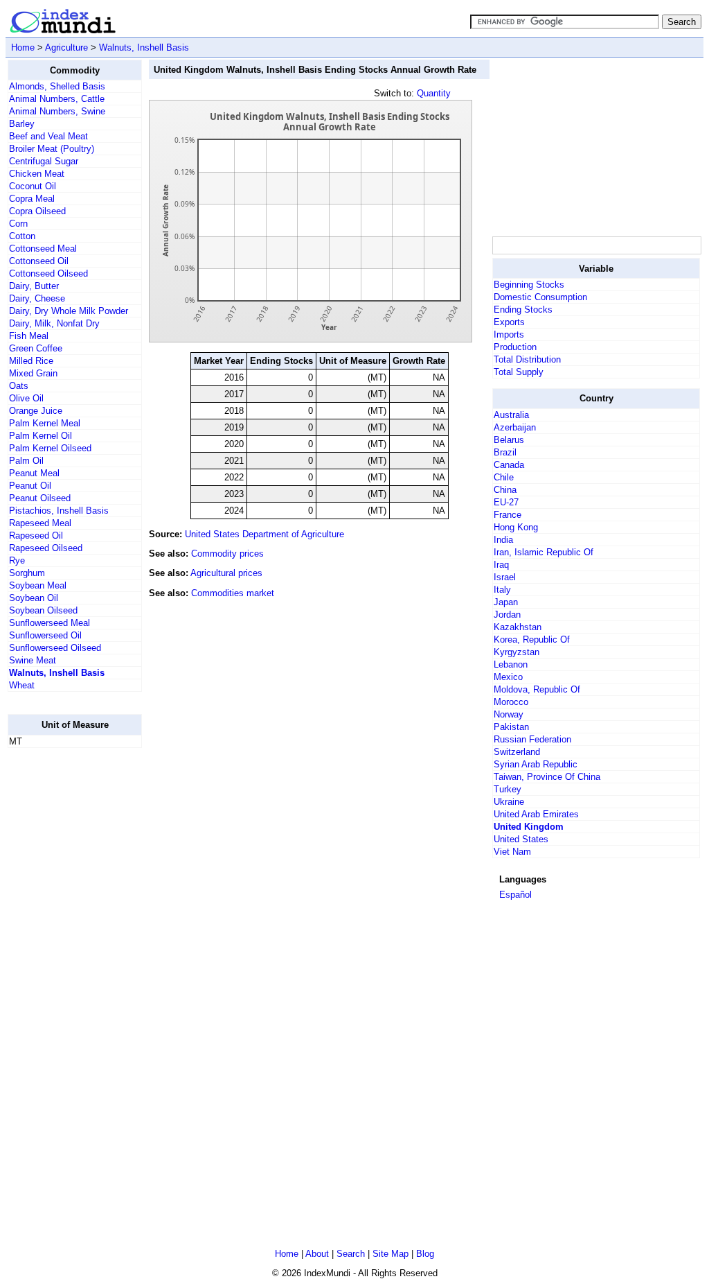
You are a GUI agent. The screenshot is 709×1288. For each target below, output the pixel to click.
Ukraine (509, 802)
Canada (509, 465)
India (503, 539)
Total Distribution (527, 359)
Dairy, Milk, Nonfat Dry (54, 323)
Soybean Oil (33, 598)
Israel (505, 577)
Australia (511, 415)
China (505, 490)
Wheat (22, 685)
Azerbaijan (515, 427)
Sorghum (27, 573)
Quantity (434, 93)
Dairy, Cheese (37, 298)
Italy (502, 589)
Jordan (507, 614)
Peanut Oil (30, 485)
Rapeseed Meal (40, 523)
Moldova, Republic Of (537, 689)
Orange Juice (35, 411)
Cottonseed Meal (43, 248)
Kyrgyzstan (516, 652)
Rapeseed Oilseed (45, 548)
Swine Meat (32, 660)
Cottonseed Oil (39, 261)
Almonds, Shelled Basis (57, 86)
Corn (18, 223)
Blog (425, 1253)
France (507, 515)
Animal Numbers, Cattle (57, 99)
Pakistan (511, 727)
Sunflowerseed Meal (49, 623)
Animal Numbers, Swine (57, 111)
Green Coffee (35, 348)
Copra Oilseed (37, 211)
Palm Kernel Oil (40, 435)
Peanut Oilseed (40, 498)
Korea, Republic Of (532, 639)
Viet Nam (512, 851)
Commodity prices (227, 553)
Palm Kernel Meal (44, 423)
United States (521, 839)
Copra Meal (32, 198)
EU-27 (506, 502)
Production (515, 347)
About (317, 1253)
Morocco (511, 702)
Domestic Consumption (540, 297)
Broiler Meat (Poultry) (51, 148)
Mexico (508, 677)
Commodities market (232, 593)
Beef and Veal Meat (48, 136)
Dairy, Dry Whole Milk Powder (68, 311)
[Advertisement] (63, 967)
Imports (509, 334)
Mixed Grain (33, 373)
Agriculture (66, 47)
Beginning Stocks (529, 284)
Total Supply (519, 372)
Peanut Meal (34, 473)
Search (350, 1253)
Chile (504, 477)
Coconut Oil (32, 186)
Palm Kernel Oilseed (50, 448)
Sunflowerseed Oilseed (55, 648)
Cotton (22, 236)
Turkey (507, 789)
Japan (506, 602)
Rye (17, 560)
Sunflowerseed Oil (45, 635)
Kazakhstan (517, 627)
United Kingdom (529, 826)
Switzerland (517, 752)
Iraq (501, 564)
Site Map (391, 1253)
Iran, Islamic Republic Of (543, 552)
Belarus (509, 440)
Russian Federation (532, 739)
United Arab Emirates (536, 814)
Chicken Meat (36, 173)
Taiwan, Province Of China (547, 777)
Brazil (505, 452)
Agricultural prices (226, 573)
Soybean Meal (37, 585)
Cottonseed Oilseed (48, 273)
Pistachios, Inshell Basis (59, 510)
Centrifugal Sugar (43, 161)
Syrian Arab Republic (535, 764)
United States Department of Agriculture (264, 534)
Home (23, 47)
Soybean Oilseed (43, 610)
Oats (18, 386)
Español (515, 894)
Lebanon (511, 664)
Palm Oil (26, 460)
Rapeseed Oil (36, 535)
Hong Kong (516, 527)
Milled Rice (31, 361)
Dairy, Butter (34, 286)
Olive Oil (26, 398)
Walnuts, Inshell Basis (144, 47)
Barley (22, 124)
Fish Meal (28, 336)
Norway (508, 714)
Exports (509, 322)
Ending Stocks (523, 309)
